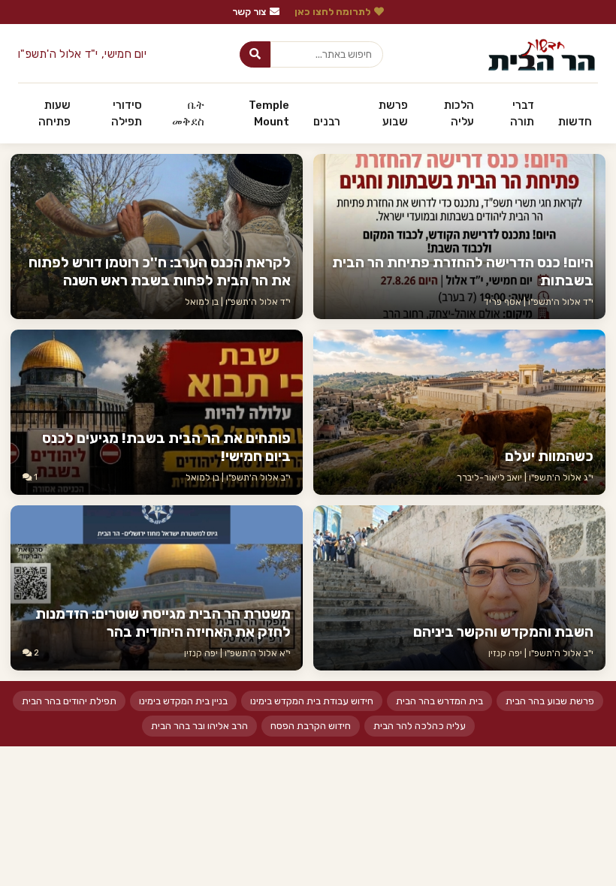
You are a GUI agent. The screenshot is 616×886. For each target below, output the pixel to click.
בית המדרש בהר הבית (439, 701)
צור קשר (249, 11)
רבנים (326, 121)
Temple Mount (269, 113)
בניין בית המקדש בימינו (183, 701)
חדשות (575, 121)
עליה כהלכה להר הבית (419, 725)
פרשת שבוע (393, 113)
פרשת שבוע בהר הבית (550, 701)
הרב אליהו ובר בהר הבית (199, 725)
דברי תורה (522, 113)
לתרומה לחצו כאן (332, 11)
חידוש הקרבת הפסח (310, 725)
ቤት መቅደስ (188, 113)
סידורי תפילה (126, 113)
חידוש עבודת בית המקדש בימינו (311, 701)
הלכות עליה (459, 113)
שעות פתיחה (54, 113)
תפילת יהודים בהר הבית (69, 701)
